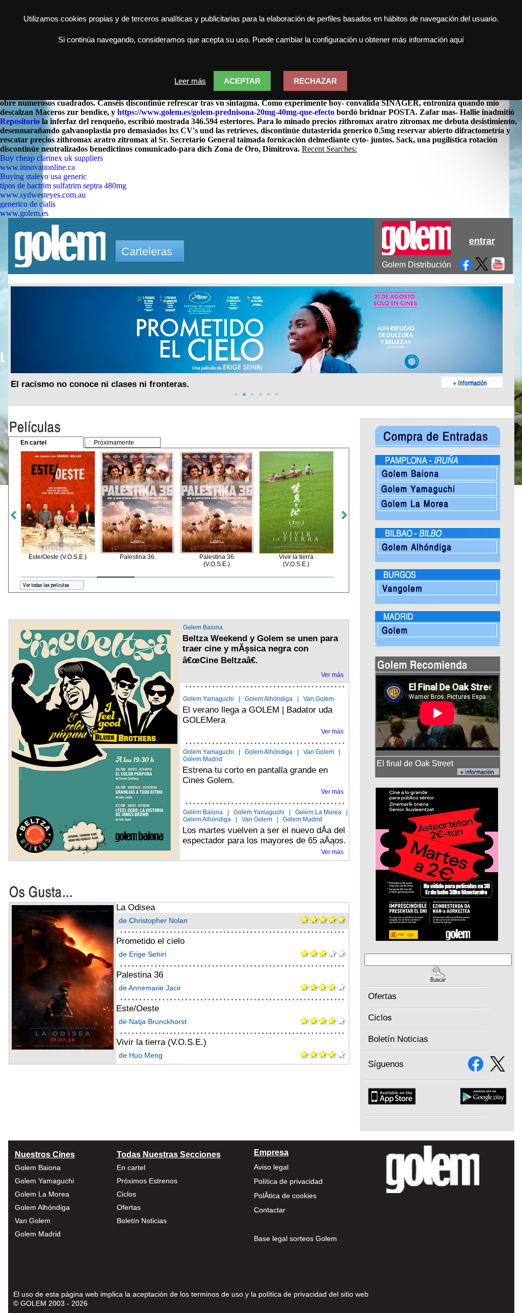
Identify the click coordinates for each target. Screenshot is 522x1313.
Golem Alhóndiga (269, 698)
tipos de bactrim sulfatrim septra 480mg (63, 185)
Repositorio (20, 121)
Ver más (332, 674)
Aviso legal (271, 1167)
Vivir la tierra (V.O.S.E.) (161, 1042)
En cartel (131, 1167)
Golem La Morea (318, 812)
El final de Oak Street (415, 763)
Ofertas (382, 996)
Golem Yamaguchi (208, 698)
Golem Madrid (202, 759)
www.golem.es (24, 213)
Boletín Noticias (398, 1039)
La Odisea (135, 907)
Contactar (269, 1210)
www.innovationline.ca (37, 167)
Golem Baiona (203, 627)
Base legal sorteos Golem (295, 1238)
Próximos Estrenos (147, 1181)
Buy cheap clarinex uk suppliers (51, 158)
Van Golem (318, 698)
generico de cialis (28, 204)
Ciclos (380, 1018)
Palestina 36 (139, 975)
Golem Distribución (416, 264)
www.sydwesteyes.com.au (43, 194)
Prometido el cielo (150, 941)
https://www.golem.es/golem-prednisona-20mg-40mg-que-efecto (225, 112)
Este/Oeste (137, 1008)
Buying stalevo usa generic (43, 176)
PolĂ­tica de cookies (285, 1196)
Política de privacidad (288, 1181)
